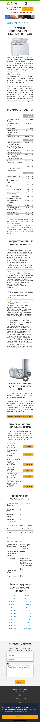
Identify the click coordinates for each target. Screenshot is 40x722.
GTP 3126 (18, 23)
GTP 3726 (27, 613)
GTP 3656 (12, 613)
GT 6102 (12, 598)
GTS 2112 (27, 620)
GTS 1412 (12, 620)
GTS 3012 (27, 623)
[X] (23, 691)
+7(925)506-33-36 (15, 7)
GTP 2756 (27, 610)
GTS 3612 (12, 626)
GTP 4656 (12, 616)
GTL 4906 (27, 604)
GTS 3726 (27, 626)
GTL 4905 (12, 604)
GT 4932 (27, 595)
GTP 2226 (27, 607)
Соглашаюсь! (20, 717)
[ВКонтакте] (16, 691)
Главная (9, 22)
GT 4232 (12, 595)
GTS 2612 (12, 623)
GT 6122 (27, 598)
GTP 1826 (12, 607)
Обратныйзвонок (28, 8)
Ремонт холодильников (20, 22)
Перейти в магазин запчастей (19, 416)
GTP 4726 (27, 616)
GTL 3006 (27, 601)
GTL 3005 (12, 601)
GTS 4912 (27, 629)
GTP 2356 (12, 610)
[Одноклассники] (19, 691)
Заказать (28, 447)
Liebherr (10, 23)
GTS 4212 (12, 629)
